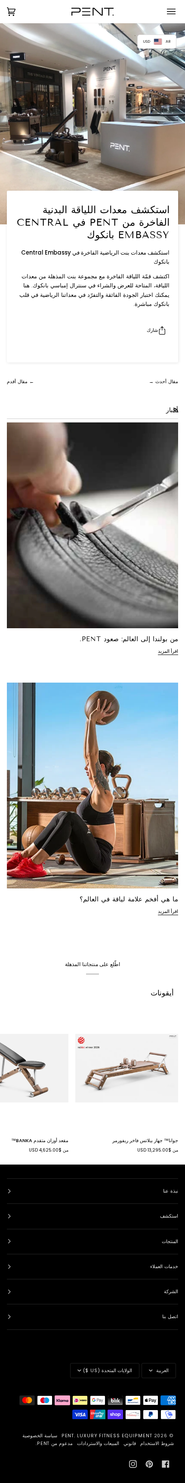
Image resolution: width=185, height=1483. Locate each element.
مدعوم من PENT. (54, 1443)
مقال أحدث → (163, 381)
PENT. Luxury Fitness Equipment (108, 1436)
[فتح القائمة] (165, 11)
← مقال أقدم (20, 381)
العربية (161, 1370)
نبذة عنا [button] (170, 1191)
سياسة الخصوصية (39, 1436)
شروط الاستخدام (157, 1443)
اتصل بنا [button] (170, 1316)
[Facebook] (166, 1464)
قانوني (129, 1443)
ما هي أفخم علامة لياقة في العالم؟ (129, 899)
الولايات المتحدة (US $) (107, 1370)
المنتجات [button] (170, 1241)
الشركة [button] (171, 1291)
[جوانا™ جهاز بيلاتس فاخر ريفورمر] (126, 1068)
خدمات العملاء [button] (164, 1266)
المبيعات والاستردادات (98, 1443)
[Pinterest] (149, 1464)
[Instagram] (133, 1464)
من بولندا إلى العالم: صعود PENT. (129, 639)
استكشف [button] (169, 1216)
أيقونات (162, 993)
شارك (152, 330)
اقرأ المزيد (168, 651)
